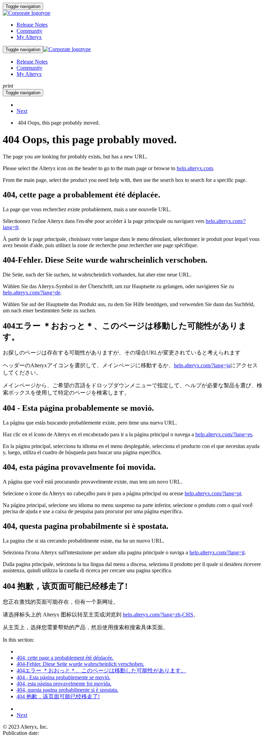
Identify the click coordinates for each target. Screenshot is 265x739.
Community (29, 31)
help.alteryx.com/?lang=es (223, 434)
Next (22, 111)
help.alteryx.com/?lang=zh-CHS (158, 615)
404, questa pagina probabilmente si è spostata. (67, 690)
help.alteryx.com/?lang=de (31, 292)
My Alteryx (29, 37)
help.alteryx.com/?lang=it (217, 552)
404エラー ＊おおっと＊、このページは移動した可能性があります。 (101, 670)
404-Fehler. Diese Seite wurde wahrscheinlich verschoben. (80, 664)
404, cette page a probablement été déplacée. (65, 658)
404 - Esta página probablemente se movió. (63, 677)
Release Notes (32, 25)
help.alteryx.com (195, 168)
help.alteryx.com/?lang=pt (213, 493)
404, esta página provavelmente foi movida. (64, 684)
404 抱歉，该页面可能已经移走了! (58, 696)
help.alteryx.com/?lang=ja (202, 365)
